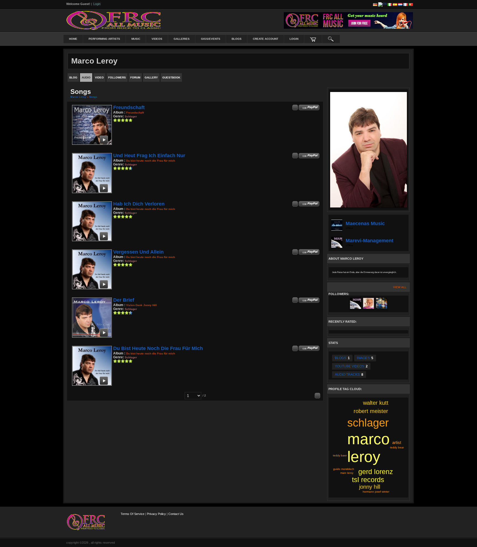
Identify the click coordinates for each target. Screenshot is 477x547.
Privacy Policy (156, 514)
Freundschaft (129, 107)
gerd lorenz (375, 471)
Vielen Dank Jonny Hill (141, 305)
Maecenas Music (365, 223)
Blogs (237, 38)
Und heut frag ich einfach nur (149, 155)
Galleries (182, 38)
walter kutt (375, 403)
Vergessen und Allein (138, 252)
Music (135, 38)
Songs (93, 97)
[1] (115, 120)
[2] (117, 120)
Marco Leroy (78, 97)
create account (265, 38)
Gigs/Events (210, 38)
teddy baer (340, 455)
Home (73, 38)
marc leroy (346, 472)
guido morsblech (343, 468)
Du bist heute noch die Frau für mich (150, 160)
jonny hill (369, 487)
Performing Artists (104, 38)
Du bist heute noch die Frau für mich (158, 348)
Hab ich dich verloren (139, 204)
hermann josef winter (376, 491)
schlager (368, 423)
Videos (157, 38)
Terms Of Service (132, 514)
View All (399, 287)
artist (396, 442)
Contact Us (176, 514)
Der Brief (123, 300)
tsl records (368, 479)
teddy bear (397, 447)
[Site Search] (331, 39)
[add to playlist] (295, 107)
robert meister (371, 411)
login (294, 38)
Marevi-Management (369, 240)
